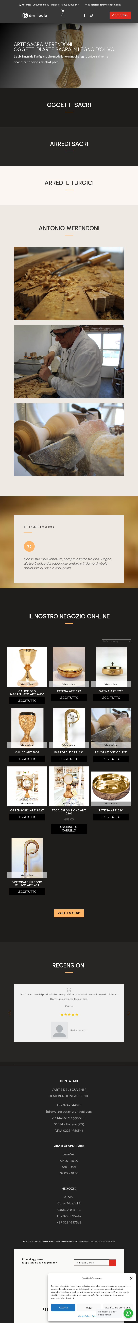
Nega (89, 1307)
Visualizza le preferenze (118, 1307)
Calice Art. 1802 (27, 752)
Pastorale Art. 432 (69, 752)
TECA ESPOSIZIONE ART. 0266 (69, 812)
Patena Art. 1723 (110, 691)
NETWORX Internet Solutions (100, 1241)
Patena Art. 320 (111, 810)
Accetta (63, 1307)
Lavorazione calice (111, 752)
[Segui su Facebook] (84, 15)
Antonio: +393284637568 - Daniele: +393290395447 (50, 5)
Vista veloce (27, 683)
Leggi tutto (27, 700)
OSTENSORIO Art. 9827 (27, 810)
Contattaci (120, 15)
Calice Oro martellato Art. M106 (27, 692)
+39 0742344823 (69, 1105)
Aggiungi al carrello (69, 828)
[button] (131, 1278)
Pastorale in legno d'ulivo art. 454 (27, 883)
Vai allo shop (69, 913)
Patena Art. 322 (69, 691)
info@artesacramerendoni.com (104, 5)
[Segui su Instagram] (91, 15)
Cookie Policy (84, 1316)
